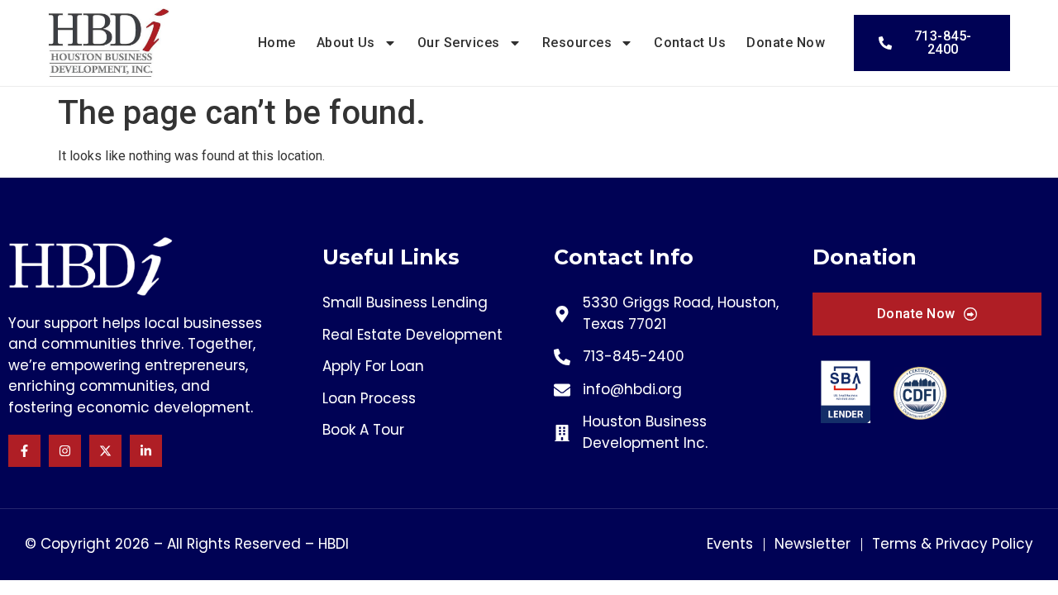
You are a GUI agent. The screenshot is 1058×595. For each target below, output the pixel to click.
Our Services (458, 42)
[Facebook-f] (24, 451)
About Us (346, 42)
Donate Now (785, 42)
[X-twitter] (105, 451)
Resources (577, 42)
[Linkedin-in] (146, 451)
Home (277, 42)
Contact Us (690, 42)
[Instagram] (65, 451)
